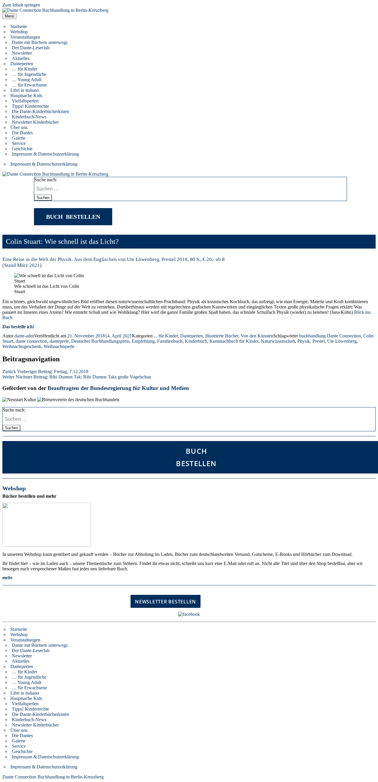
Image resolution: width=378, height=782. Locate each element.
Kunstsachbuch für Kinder (233, 341)
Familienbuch (170, 341)
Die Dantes (22, 132)
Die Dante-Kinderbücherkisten (40, 111)
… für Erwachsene (29, 84)
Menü (9, 16)
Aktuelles (21, 58)
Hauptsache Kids (26, 95)
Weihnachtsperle (59, 346)
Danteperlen (21, 63)
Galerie (18, 138)
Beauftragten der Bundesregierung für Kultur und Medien (118, 388)
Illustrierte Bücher (221, 335)
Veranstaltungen (25, 37)
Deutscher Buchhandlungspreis (100, 341)
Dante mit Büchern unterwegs (40, 42)
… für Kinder (24, 68)
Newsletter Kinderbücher (35, 122)
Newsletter (22, 52)
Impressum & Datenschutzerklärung (45, 153)
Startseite (18, 26)
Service (19, 143)
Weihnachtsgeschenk (21, 346)
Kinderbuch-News (29, 116)
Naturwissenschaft (278, 341)
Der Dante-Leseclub (31, 47)
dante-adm (24, 335)
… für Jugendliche (29, 74)
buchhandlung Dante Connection (330, 335)
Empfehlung (143, 341)
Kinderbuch (196, 341)
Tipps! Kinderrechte (30, 106)
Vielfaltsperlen (25, 100)
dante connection (31, 341)
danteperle (59, 341)
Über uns (18, 127)
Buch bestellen (73, 216)
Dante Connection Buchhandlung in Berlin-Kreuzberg (53, 776)
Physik (303, 341)
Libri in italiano (24, 90)
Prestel (318, 341)
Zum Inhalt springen (21, 4)
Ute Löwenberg (342, 341)
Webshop (19, 31)
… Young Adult (26, 79)
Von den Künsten (257, 335)
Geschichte (22, 148)
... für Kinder (166, 335)
